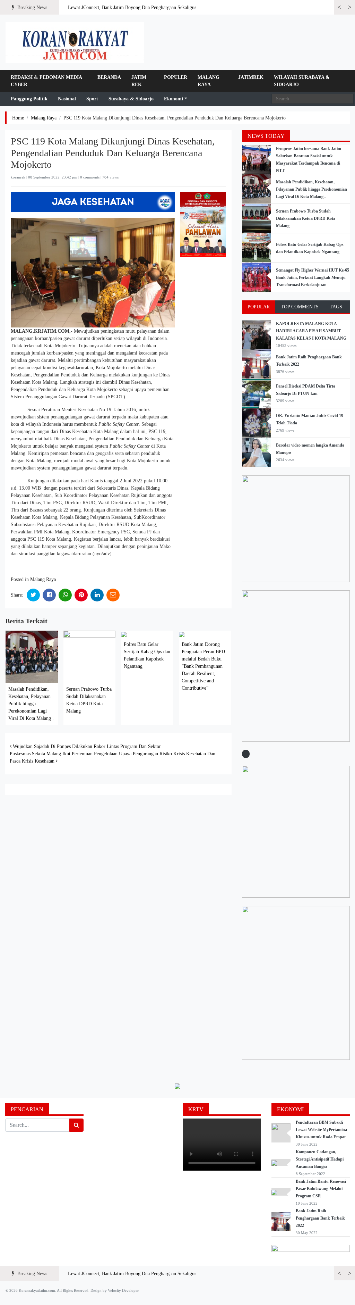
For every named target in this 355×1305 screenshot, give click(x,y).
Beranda (109, 77)
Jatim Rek (138, 81)
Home (18, 117)
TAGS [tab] (336, 306)
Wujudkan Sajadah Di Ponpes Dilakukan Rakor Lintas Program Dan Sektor (86, 746)
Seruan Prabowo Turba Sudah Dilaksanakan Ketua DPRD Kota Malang (305, 218)
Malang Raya (208, 81)
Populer (175, 77)
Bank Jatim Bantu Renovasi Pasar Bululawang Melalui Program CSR (321, 1188)
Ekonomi (173, 98)
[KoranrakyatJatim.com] (75, 42)
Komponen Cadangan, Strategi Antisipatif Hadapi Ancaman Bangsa (320, 1159)
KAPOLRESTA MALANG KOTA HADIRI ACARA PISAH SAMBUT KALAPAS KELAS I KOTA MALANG (311, 331)
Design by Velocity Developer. (114, 1290)
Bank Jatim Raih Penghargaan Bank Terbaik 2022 (320, 1218)
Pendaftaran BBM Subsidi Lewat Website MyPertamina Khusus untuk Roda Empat (321, 1129)
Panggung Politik (29, 98)
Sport (92, 98)
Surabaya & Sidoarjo (131, 98)
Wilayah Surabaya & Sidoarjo (302, 81)
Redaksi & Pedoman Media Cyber (46, 81)
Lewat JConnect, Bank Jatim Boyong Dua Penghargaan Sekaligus (132, 7)
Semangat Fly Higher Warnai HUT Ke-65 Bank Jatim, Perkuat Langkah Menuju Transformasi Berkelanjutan (312, 277)
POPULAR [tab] (259, 306)
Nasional (67, 98)
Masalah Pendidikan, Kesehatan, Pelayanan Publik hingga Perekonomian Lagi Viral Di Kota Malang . (31, 704)
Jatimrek (250, 77)
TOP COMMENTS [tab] (300, 306)
